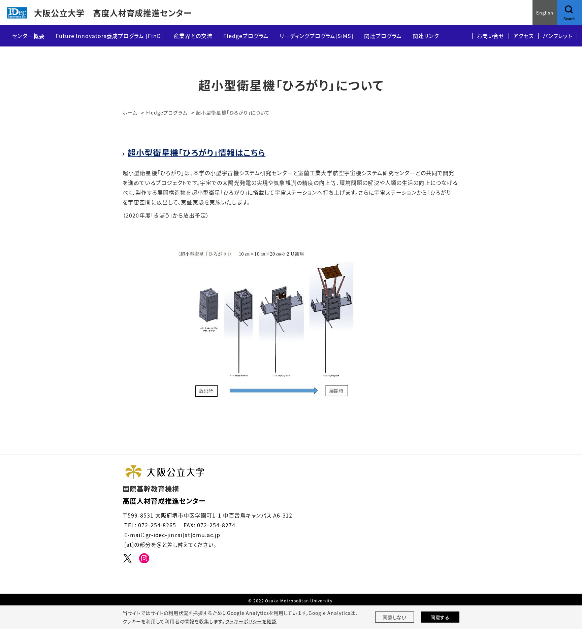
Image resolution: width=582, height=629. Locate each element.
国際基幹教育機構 (151, 489)
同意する (440, 617)
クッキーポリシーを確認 (251, 621)
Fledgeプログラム (166, 112)
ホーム (130, 112)
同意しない (395, 617)
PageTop (567, 593)
